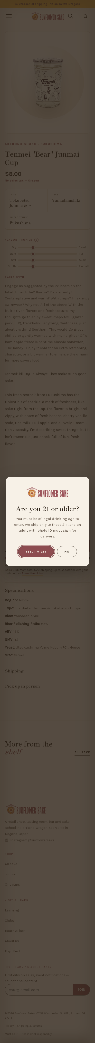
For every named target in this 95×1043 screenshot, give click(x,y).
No (67, 551)
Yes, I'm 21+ (36, 551)
